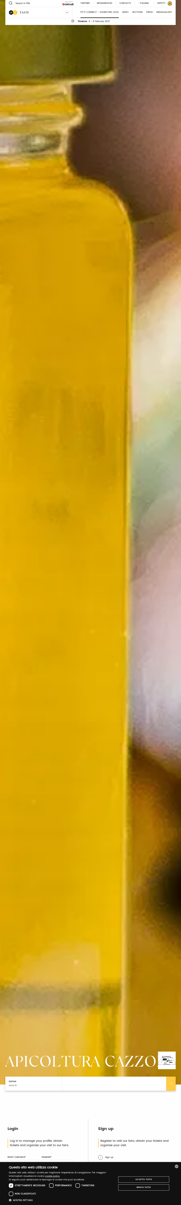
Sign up (109, 1157)
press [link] (149, 12)
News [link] (125, 12)
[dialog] (90, 1183)
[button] (61, 1200)
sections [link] (137, 12)
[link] (162, 3)
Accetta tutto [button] (143, 1179)
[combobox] (176, 1166)
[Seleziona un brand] (67, 12)
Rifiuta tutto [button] (144, 1187)
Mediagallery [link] (164, 12)
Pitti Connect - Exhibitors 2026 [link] (99, 12)
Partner (85, 3)
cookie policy (52, 1176)
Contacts (125, 3)
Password (46, 1157)
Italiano (144, 3)
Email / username (16, 1157)
